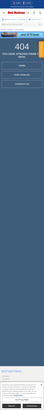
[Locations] (28, 12)
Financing (14, 7)
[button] (17, 3)
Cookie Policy (18, 395)
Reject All (11, 406)
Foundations (6, 379)
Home (22, 65)
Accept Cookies (32, 406)
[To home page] (16, 12)
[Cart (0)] (40, 12)
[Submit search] (40, 24)
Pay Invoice (20, 7)
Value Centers (29, 7)
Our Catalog (22, 75)
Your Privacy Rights (22, 400)
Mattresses (5, 376)
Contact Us (22, 84)
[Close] (41, 384)
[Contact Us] (34, 12)
